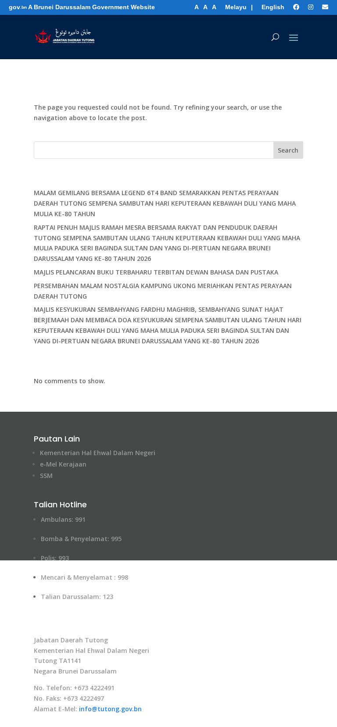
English (273, 7)
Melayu (236, 7)
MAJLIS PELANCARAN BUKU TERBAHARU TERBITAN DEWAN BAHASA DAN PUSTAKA (156, 272)
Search (288, 150)
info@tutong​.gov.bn (110, 709)
